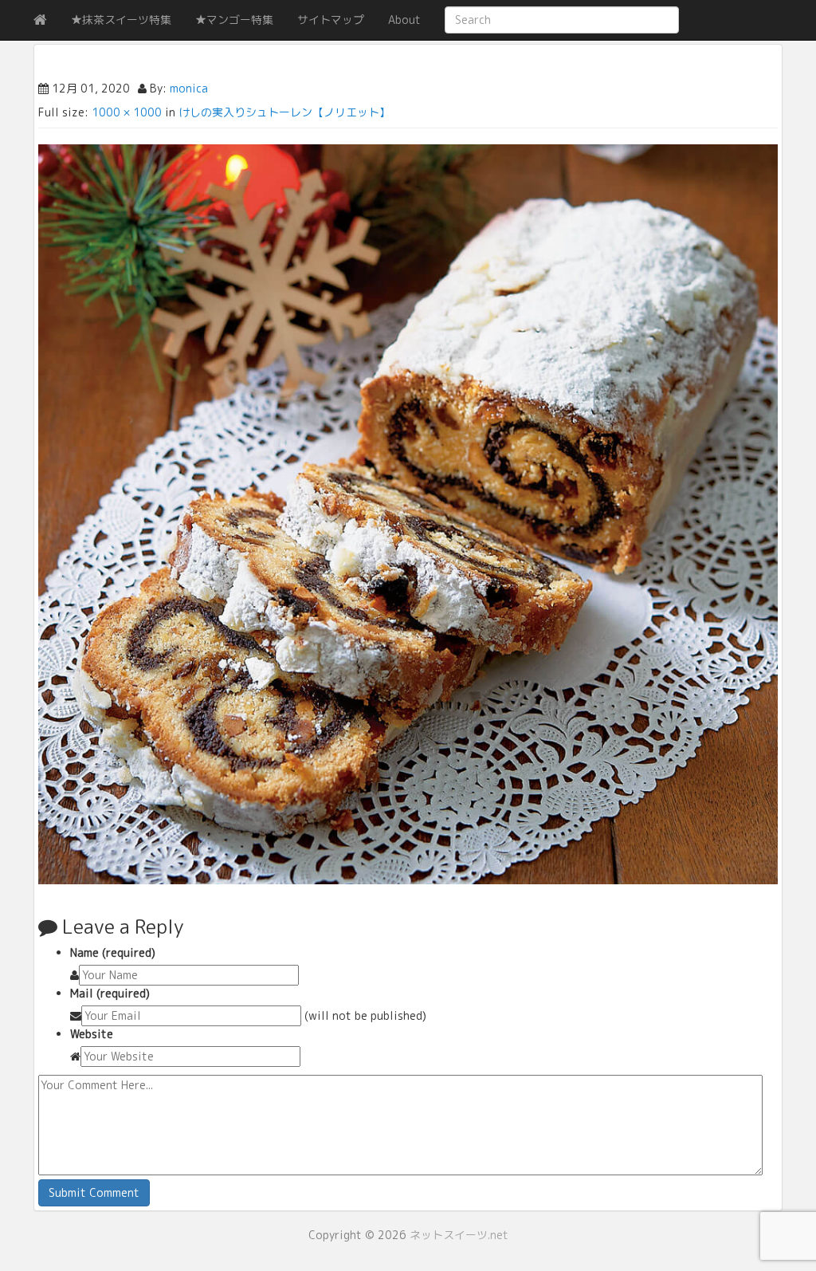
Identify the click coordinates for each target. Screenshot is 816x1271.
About (404, 19)
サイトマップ (330, 19)
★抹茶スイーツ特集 (121, 19)
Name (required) (112, 952)
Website (91, 1033)
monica (189, 88)
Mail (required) (110, 993)
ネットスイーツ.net (459, 1234)
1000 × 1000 (127, 112)
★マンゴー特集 (234, 19)
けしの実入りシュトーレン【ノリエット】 (284, 112)
